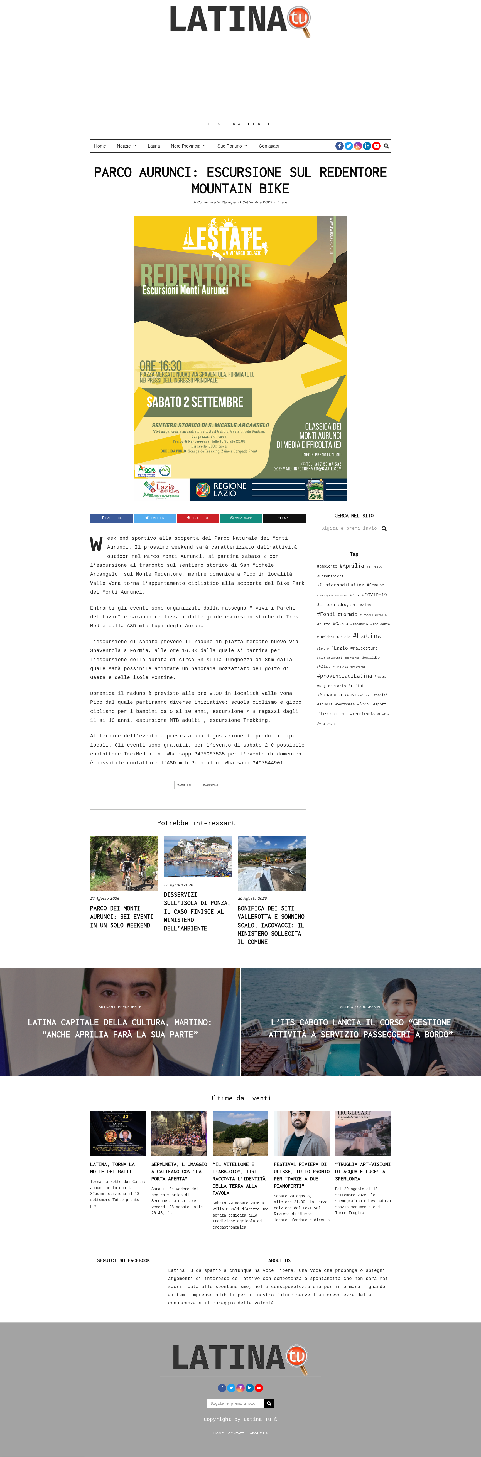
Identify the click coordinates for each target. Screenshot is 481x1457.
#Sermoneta (345, 704)
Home (100, 146)
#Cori (354, 595)
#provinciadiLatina (344, 676)
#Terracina (332, 713)
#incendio (359, 624)
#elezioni (363, 604)
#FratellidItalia (373, 614)
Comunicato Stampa (216, 202)
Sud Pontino (229, 146)
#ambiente (186, 785)
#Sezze (363, 704)
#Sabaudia (329, 694)
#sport (379, 704)
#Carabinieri (330, 576)
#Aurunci (211, 785)
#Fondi (326, 614)
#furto (323, 624)
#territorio (362, 714)
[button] (384, 528)
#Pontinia (340, 666)
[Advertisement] (240, 80)
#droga (344, 604)
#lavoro (323, 648)
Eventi (283, 202)
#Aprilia (352, 565)
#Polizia (323, 666)
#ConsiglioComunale (332, 595)
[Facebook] (339, 146)
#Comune (375, 584)
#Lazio (339, 648)
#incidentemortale (333, 637)
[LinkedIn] (367, 146)
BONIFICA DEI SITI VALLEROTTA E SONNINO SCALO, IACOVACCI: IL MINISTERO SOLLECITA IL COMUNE (271, 925)
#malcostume (364, 647)
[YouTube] (376, 146)
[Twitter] (349, 146)
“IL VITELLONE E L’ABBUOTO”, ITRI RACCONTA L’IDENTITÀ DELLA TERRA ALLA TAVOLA (239, 1178)
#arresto (374, 566)
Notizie (124, 146)
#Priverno (357, 666)
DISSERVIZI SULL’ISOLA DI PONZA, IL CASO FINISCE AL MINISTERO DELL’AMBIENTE (197, 911)
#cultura (326, 604)
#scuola (325, 704)
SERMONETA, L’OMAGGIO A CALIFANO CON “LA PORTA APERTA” (179, 1171)
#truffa (383, 714)
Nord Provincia (185, 146)
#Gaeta (340, 623)
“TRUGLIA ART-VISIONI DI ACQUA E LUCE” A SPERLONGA (363, 1171)
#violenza (326, 724)
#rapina (380, 676)
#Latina (367, 635)
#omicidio (371, 657)
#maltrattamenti (329, 657)
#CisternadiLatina (340, 585)
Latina (154, 146)
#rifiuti (357, 685)
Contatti (237, 1433)
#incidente (380, 624)
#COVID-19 (374, 594)
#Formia (347, 614)
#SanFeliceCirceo (358, 695)
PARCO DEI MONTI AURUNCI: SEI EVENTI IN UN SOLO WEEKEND (122, 916)
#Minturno (352, 657)
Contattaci (269, 146)
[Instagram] (358, 146)
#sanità (380, 695)
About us (259, 1433)
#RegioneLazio (331, 685)
